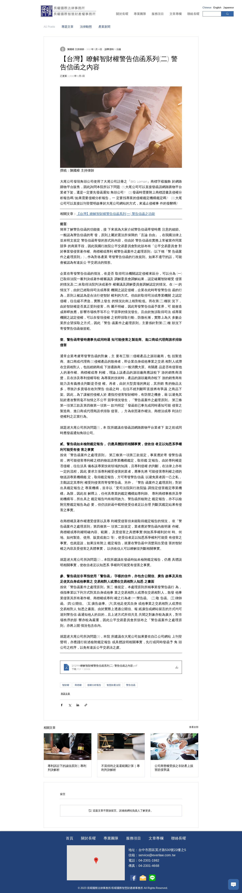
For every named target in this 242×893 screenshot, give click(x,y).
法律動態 (86, 26)
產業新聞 (104, 26)
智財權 (65, 685)
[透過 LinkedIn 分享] (77, 705)
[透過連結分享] (85, 705)
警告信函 (130, 685)
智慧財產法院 (114, 685)
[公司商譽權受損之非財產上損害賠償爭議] (174, 746)
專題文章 (67, 26)
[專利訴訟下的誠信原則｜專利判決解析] (67, 746)
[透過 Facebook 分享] (61, 705)
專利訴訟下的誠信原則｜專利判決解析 (67, 767)
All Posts (49, 26)
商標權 (78, 685)
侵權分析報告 (94, 685)
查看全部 (193, 727)
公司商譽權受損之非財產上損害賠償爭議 (174, 767)
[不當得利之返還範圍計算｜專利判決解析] (121, 746)
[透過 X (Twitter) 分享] (69, 705)
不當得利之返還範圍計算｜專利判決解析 (120, 767)
